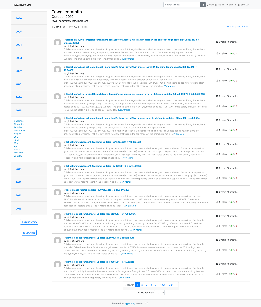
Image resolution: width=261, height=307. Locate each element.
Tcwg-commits (67, 11)
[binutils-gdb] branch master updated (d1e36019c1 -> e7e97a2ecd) (100, 261)
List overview (30, 222)
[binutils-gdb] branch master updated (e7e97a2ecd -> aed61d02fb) (100, 237)
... (156, 284)
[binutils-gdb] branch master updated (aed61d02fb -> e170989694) (101, 214)
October (18, 127)
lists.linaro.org (22, 4)
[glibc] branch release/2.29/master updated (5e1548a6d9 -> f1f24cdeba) (103, 142)
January (18, 155)
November (19, 124)
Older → (173, 284)
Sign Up (244, 4)
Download (30, 232)
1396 (163, 284)
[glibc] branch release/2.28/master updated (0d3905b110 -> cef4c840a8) (104, 166)
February (18, 152)
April (16, 146)
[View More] (128, 58)
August (17, 133)
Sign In (232, 4)
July (16, 136)
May (16, 143)
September (19, 130)
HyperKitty (130, 303)
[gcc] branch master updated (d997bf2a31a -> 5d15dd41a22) (97, 189)
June (16, 140)
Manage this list (216, 4)
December (19, 121)
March (17, 149)
